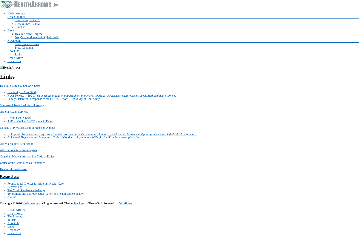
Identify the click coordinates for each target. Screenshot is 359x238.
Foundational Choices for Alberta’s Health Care (35, 183)
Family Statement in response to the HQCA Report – (53, 99)
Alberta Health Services (14, 111)
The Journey (14, 216)
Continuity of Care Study (22, 92)
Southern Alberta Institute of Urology (22, 105)
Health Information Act (13, 169)
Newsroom (14, 40)
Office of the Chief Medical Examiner (22, 162)
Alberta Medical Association (16, 143)
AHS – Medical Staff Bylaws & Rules (30, 121)
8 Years (11, 197)
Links (18, 54)
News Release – (92, 95)
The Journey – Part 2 (27, 23)
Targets (11, 219)
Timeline (20, 27)
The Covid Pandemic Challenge (26, 190)
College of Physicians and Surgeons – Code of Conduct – (74, 137)
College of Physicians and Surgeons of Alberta (27, 127)
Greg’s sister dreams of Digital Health (37, 37)
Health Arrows (16, 13)
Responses (13, 229)
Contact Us (14, 61)
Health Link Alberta (19, 118)
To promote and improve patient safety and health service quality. (45, 193)
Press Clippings (24, 47)
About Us (13, 50)
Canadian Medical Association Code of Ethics (27, 156)
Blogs (10, 30)
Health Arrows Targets (28, 33)
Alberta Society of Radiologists (18, 150)
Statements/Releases (27, 44)
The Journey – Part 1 (27, 20)
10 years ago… (16, 186)
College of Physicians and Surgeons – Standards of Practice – (102, 134)
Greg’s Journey (16, 16)
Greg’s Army (15, 57)
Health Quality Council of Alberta (20, 85)
